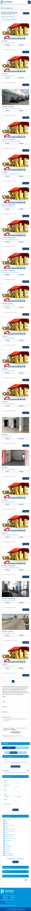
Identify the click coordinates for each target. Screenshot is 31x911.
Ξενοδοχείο (7, 849)
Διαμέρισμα (7, 851)
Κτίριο (7, 821)
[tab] (15, 771)
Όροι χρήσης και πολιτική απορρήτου (8, 905)
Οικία (6, 842)
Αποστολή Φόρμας (15, 732)
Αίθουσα (6, 823)
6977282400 (12, 897)
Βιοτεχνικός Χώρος (9, 830)
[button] (26, 13)
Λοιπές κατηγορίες (9, 855)
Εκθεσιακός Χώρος (9, 836)
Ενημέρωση (15, 809)
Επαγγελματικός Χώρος (10, 838)
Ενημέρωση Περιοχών (15, 766)
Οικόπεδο (7, 844)
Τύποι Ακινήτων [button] (7, 816)
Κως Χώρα (6, 770)
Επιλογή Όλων (21, 858)
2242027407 (4, 897)
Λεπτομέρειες (26, 52)
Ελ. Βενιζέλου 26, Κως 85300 (8, 895)
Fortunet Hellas (13, 909)
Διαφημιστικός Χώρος (9, 834)
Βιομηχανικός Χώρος (10, 829)
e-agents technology (21, 909)
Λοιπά (25, 752)
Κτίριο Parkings (8, 840)
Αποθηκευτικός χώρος (9, 825)
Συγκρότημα (7, 847)
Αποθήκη (6, 827)
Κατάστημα (8, 819)
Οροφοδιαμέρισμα (9, 846)
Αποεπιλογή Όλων (12, 858)
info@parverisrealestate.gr (8, 899)
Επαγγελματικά (13, 752)
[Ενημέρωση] (25, 880)
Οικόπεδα (20, 752)
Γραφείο (6, 832)
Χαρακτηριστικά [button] (7, 867)
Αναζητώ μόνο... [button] (7, 871)
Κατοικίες (7, 752)
